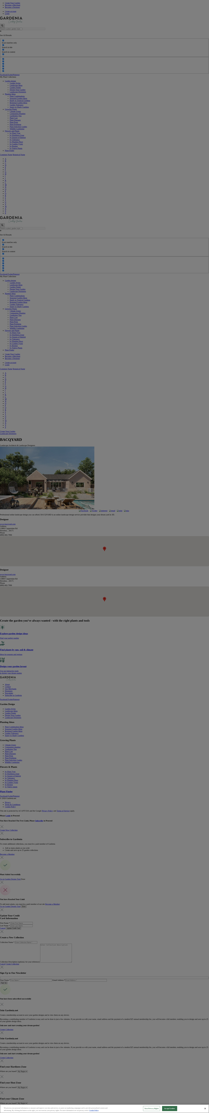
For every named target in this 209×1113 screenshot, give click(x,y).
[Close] (205, 1108)
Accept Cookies (169, 1108)
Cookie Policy (94, 1110)
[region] (104, 1108)
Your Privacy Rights (151, 1108)
